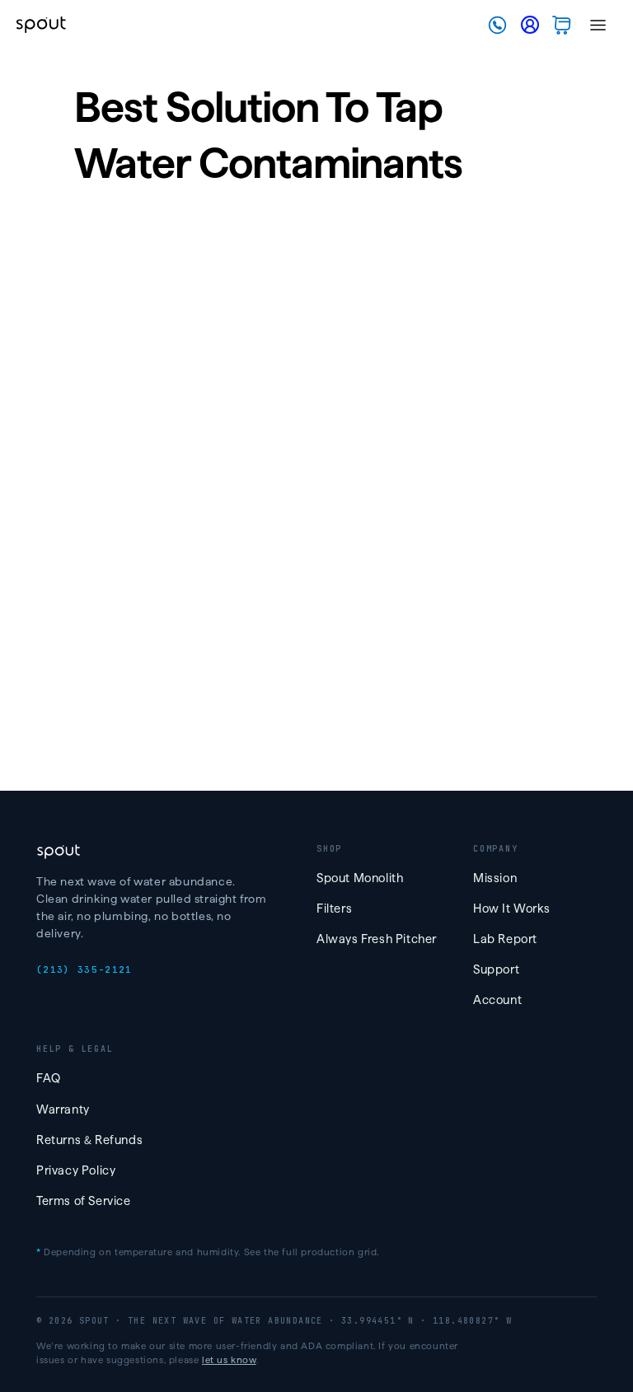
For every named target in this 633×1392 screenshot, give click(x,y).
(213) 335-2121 (84, 969)
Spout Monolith (359, 878)
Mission (495, 878)
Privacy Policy (75, 1170)
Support (496, 969)
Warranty (63, 1109)
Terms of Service (83, 1200)
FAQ (48, 1078)
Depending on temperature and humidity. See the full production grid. (207, 1252)
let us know (229, 1360)
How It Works (511, 908)
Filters (334, 908)
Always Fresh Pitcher (376, 939)
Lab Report (505, 939)
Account (497, 1000)
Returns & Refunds (89, 1140)
